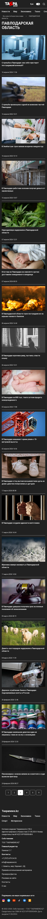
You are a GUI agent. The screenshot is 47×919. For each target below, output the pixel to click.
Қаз (31, 4)
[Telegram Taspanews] (8, 900)
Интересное (16, 821)
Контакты (6, 882)
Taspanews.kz (10, 811)
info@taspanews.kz (9, 862)
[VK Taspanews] (24, 900)
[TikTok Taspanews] (19, 900)
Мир (15, 11)
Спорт (5, 821)
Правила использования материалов (17, 870)
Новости (6, 11)
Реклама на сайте (9, 878)
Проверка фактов (9, 874)
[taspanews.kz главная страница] (11, 4)
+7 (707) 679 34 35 (9, 858)
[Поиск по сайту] (44, 4)
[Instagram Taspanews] (3, 900)
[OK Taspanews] (29, 900)
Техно (37, 11)
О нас (4, 886)
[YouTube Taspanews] (14, 900)
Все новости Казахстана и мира (13, 16)
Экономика (26, 11)
